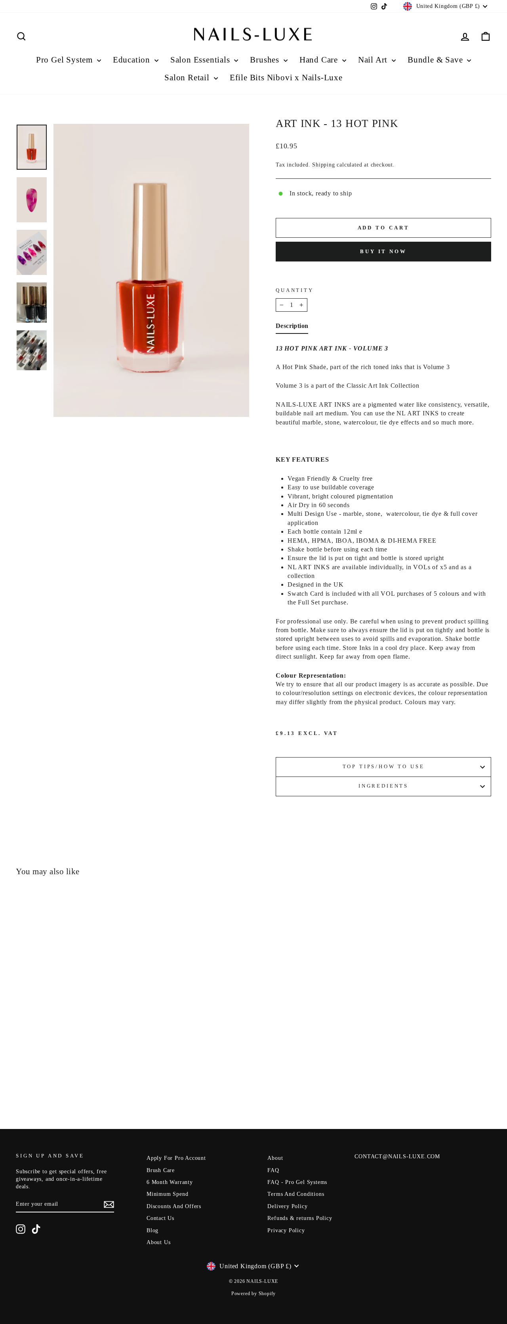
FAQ (273, 1170)
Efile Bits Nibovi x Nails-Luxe (286, 77)
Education (132, 59)
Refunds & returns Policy (299, 1218)
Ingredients (383, 786)
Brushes (265, 59)
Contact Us (160, 1218)
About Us (158, 1242)
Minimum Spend (167, 1194)
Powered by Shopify (253, 1293)
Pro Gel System (65, 59)
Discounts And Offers (174, 1206)
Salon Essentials (201, 59)
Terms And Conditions (295, 1194)
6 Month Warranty (170, 1182)
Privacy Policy (286, 1230)
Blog (152, 1230)
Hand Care (319, 59)
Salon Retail (188, 77)
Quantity (295, 290)
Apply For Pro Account (176, 1158)
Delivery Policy (287, 1206)
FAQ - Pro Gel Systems (297, 1182)
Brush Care (161, 1170)
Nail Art (374, 59)
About (275, 1158)
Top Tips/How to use (384, 766)
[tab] (292, 327)
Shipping (323, 165)
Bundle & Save (436, 59)
